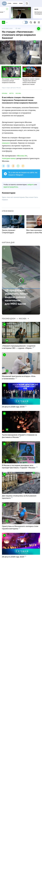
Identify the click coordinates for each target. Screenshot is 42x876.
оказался (6, 143)
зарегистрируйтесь (10, 187)
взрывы (4, 93)
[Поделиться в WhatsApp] (18, 165)
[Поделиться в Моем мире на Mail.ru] (22, 165)
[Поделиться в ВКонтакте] (8, 165)
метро (11, 93)
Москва (18, 93)
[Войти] (35, 22)
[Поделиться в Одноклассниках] (13, 165)
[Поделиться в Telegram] (3, 165)
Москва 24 (21, 155)
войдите (30, 184)
